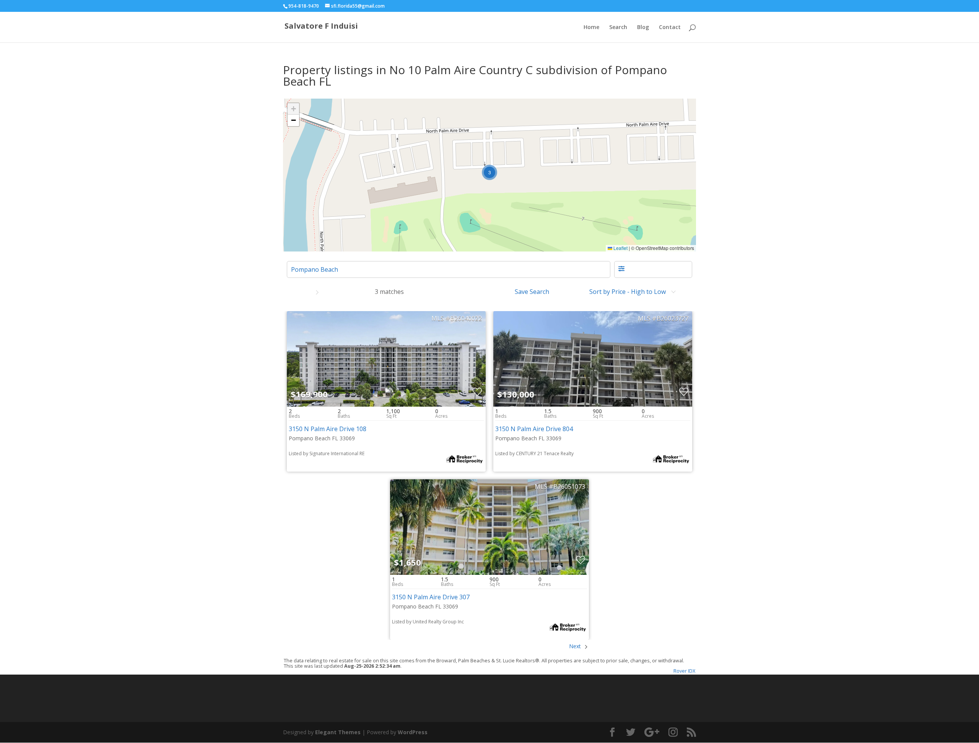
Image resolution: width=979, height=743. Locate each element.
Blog (643, 27)
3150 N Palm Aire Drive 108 (327, 429)
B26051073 (569, 486)
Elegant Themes (338, 732)
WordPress (413, 732)
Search (618, 27)
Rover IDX (684, 671)
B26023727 (672, 318)
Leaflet (620, 248)
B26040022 (466, 318)
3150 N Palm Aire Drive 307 (431, 597)
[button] (489, 172)
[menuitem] (534, 292)
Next (575, 646)
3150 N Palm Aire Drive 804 (534, 429)
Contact (670, 27)
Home (591, 27)
